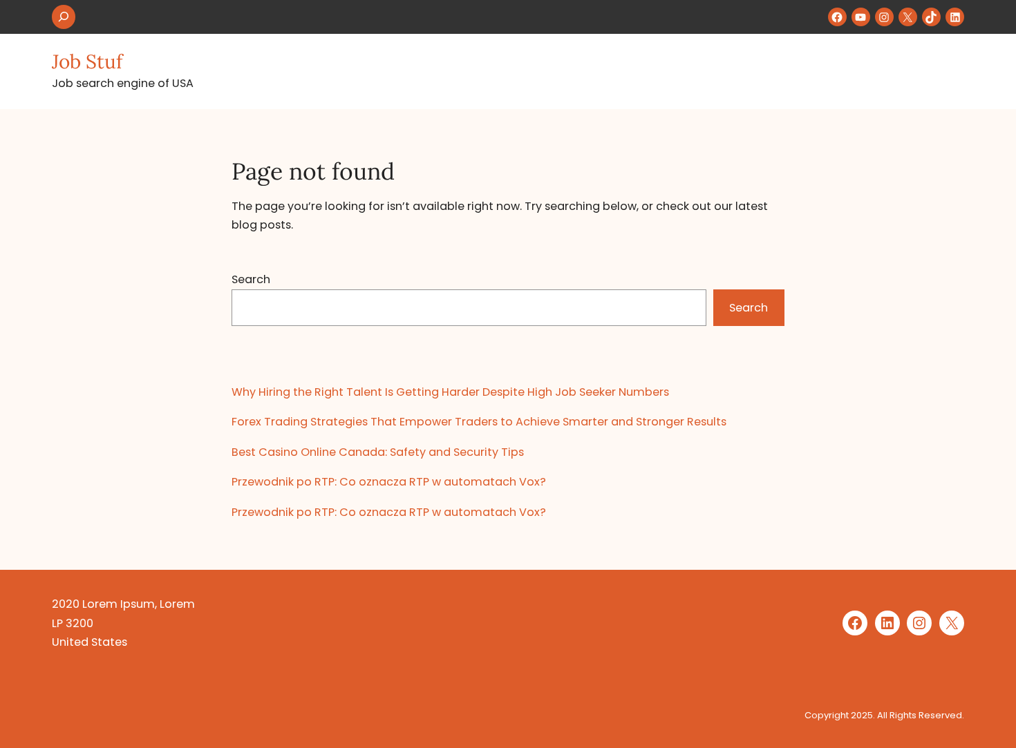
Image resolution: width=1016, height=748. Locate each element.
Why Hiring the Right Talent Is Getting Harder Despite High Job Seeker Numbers (450, 392)
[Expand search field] (63, 17)
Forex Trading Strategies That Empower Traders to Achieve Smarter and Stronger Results (479, 422)
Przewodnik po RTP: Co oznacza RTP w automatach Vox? (389, 482)
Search (251, 279)
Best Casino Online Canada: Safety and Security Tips (378, 452)
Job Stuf (87, 61)
